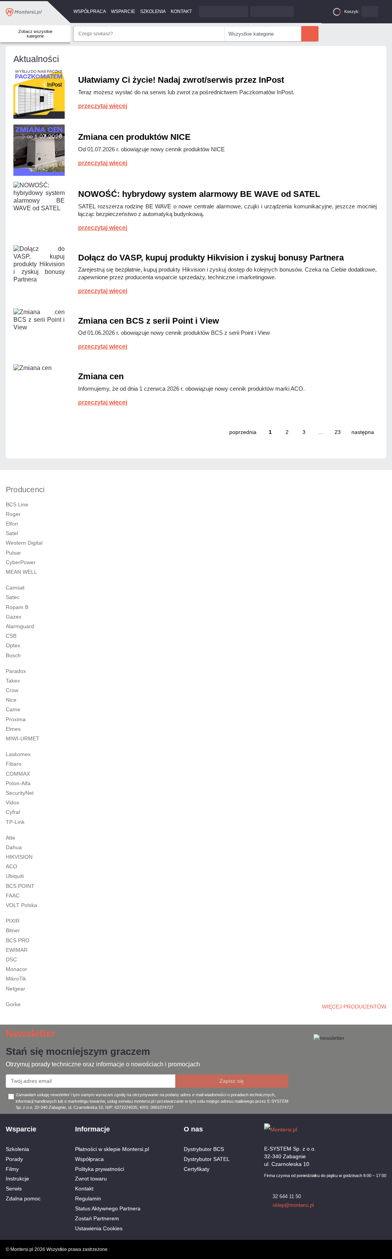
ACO (11, 866)
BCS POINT (20, 886)
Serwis (14, 1188)
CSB (11, 636)
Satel (12, 533)
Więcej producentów (354, 1007)
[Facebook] (369, 1129)
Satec (13, 597)
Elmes (13, 729)
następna (362, 432)
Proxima (16, 719)
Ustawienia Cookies (98, 1228)
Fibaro (13, 764)
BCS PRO (17, 940)
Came (13, 709)
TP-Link (15, 822)
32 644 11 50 (287, 1196)
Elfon (12, 524)
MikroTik (16, 979)
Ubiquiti (15, 876)
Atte (10, 838)
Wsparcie (123, 11)
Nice (11, 700)
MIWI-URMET (22, 738)
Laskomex (18, 754)
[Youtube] (382, 1129)
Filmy (12, 1169)
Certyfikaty (196, 1169)
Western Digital (24, 543)
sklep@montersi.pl (293, 1205)
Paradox (16, 671)
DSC (11, 959)
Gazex (13, 617)
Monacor (16, 969)
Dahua (14, 847)
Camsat (15, 587)
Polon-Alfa (18, 783)
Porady (14, 1159)
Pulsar (13, 553)
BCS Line (17, 504)
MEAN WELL (21, 572)
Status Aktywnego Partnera (107, 1208)
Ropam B (17, 607)
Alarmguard (20, 626)
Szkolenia (153, 11)
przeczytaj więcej (102, 106)
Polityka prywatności (99, 1169)
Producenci (25, 489)
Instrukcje (17, 1179)
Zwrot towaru (91, 1179)
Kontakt (181, 11)
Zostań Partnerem (97, 1218)
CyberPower (21, 562)
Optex (13, 645)
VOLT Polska (21, 905)
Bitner (13, 930)
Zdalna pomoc (23, 1198)
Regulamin (88, 1198)
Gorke (13, 1004)
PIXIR (13, 921)
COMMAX (18, 774)
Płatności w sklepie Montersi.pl (112, 1149)
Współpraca (90, 11)
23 (338, 432)
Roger (13, 514)
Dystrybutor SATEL (207, 1159)
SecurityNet (20, 793)
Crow (12, 690)
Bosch (13, 655)
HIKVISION (19, 857)
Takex (13, 681)
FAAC (13, 895)
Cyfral (13, 812)
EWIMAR (17, 950)
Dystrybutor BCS (204, 1149)
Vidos (12, 802)
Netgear (15, 989)
